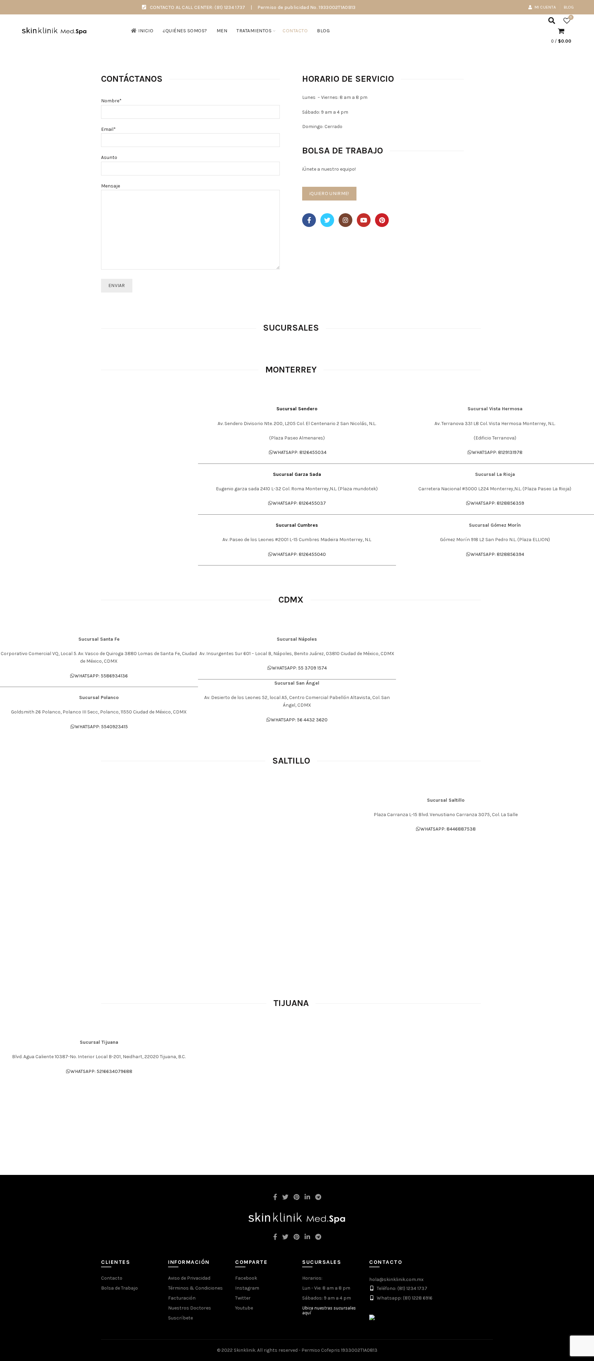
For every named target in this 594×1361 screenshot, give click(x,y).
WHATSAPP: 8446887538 (448, 829)
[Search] (551, 20)
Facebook (246, 1278)
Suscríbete (180, 1318)
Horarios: (312, 1278)
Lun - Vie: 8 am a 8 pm (326, 1288)
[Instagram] (345, 220)
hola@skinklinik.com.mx (396, 1279)
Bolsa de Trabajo (119, 1288)
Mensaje (110, 186)
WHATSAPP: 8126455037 (299, 503)
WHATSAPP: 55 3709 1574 (299, 668)
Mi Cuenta (545, 7)
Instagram (247, 1288)
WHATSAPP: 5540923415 (101, 727)
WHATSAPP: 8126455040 (299, 554)
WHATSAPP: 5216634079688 (101, 1071)
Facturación (182, 1298)
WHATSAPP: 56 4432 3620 (299, 720)
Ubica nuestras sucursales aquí (329, 1310)
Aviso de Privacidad (189, 1278)
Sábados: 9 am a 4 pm (326, 1298)
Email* (108, 129)
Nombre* (111, 101)
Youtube (244, 1308)
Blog (569, 7)
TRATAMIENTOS (254, 31)
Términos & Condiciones (195, 1288)
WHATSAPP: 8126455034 (300, 452)
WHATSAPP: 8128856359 (497, 503)
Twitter (243, 1298)
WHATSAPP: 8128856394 (497, 554)
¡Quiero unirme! (329, 193)
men (222, 31)
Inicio (145, 31)
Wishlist (571, 17)
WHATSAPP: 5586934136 (101, 676)
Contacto (295, 31)
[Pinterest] (382, 220)
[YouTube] (364, 220)
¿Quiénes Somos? (185, 31)
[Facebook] (309, 220)
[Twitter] (327, 220)
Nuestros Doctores (189, 1308)
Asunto (109, 157)
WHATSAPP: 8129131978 (497, 452)
